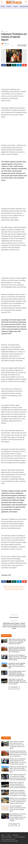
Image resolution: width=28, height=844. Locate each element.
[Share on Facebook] (3, 65)
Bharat (9, 7)
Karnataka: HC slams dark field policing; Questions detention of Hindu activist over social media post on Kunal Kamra (17, 649)
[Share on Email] (24, 65)
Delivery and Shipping (20, 837)
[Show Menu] (2, 2)
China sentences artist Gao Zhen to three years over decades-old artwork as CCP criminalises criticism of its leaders (17, 641)
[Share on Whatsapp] (14, 65)
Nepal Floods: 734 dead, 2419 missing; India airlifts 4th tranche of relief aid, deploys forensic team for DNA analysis (18, 681)
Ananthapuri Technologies (13, 841)
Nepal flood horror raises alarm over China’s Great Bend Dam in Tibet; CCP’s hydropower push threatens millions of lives (18, 800)
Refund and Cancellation (6, 837)
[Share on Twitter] (8, 65)
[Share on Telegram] (19, 65)
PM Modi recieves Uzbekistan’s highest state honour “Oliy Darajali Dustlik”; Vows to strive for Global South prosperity (18, 657)
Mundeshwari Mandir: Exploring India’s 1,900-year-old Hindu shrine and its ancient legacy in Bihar (17, 666)
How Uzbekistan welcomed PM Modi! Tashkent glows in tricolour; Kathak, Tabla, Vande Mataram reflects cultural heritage (18, 817)
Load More (14, 688)
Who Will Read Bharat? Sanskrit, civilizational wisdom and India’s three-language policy (18, 808)
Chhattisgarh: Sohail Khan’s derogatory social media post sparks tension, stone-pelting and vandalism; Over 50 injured (18, 793)
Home (2, 7)
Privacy (2, 835)
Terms (8, 835)
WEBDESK (6, 43)
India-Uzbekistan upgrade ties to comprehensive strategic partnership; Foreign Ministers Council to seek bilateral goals (17, 673)
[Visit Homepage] (14, 2)
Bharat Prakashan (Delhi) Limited (8, 839)
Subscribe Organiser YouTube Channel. (14, 586)
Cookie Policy (15, 835)
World (16, 7)
